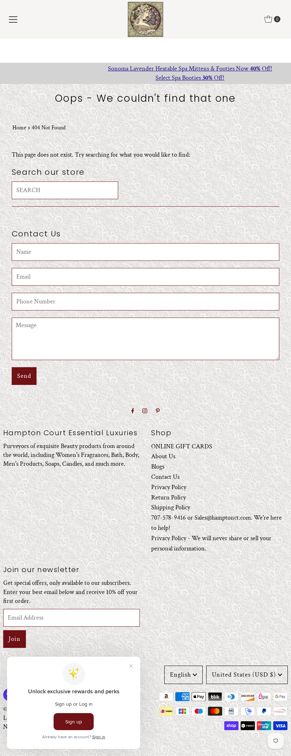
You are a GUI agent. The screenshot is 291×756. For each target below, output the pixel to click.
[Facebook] (132, 411)
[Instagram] (144, 411)
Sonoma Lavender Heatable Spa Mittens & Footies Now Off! (146, 69)
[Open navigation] (13, 19)
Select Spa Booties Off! (145, 78)
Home (19, 127)
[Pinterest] (158, 411)
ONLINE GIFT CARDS (181, 446)
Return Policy (168, 497)
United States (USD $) (244, 675)
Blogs (157, 467)
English (180, 675)
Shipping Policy (170, 507)
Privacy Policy (168, 487)
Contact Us (165, 477)
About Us (163, 456)
